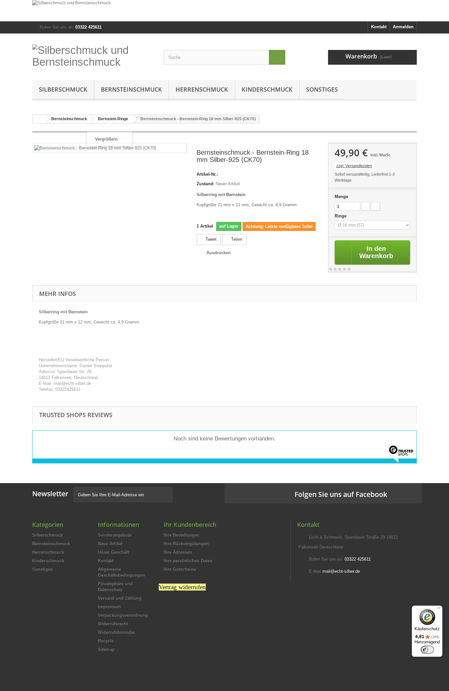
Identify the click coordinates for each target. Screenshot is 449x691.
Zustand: (205, 183)
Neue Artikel (110, 543)
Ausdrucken (218, 252)
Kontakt (379, 26)
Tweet (210, 239)
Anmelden (403, 26)
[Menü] (438, 609)
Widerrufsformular (116, 632)
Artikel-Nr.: (207, 174)
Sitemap (106, 649)
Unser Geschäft (113, 552)
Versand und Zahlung (120, 598)
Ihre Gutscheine (180, 569)
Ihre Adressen (178, 552)
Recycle (106, 640)
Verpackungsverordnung (123, 615)
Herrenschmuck (202, 89)
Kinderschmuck (267, 89)
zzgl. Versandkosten (354, 166)
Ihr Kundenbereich (190, 524)
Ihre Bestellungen (182, 535)
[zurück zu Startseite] (39, 119)
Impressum (109, 606)
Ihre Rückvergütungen (186, 543)
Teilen (236, 239)
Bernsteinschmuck (131, 89)
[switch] (427, 650)
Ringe (341, 215)
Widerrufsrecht (113, 623)
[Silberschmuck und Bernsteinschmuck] (224, 10)
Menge (341, 196)
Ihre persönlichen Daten (188, 560)
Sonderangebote (114, 535)
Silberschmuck (63, 89)
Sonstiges (322, 89)
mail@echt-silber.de (341, 571)
